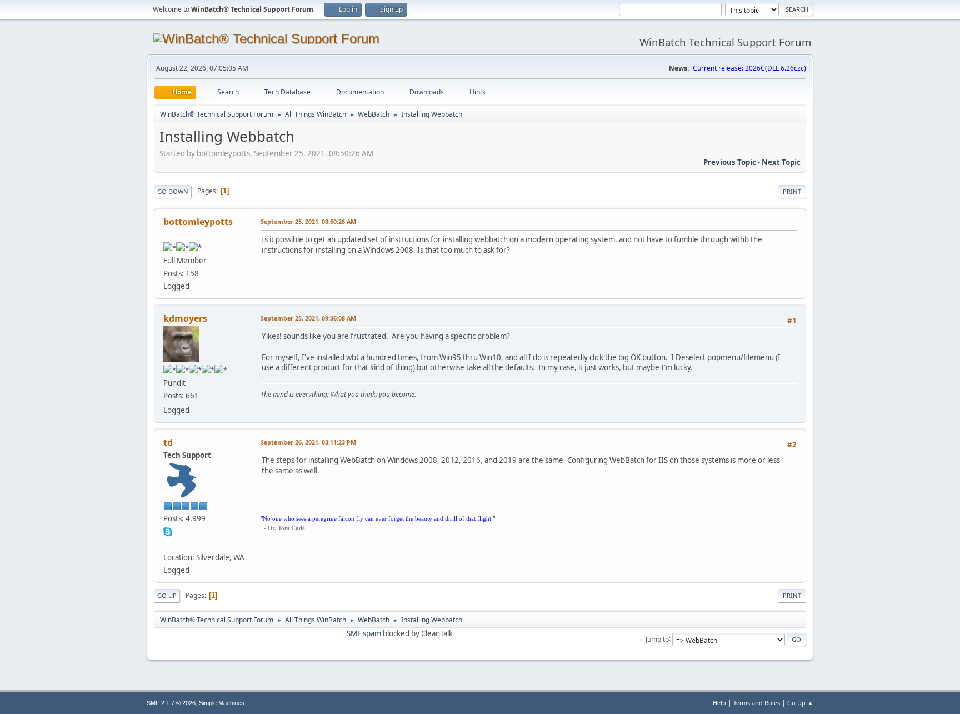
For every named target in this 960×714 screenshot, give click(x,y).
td (168, 442)
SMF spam (364, 633)
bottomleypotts (198, 222)
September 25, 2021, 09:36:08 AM (308, 318)
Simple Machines (221, 703)
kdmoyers (185, 318)
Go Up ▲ (800, 702)
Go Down (172, 191)
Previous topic (729, 162)
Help (719, 702)
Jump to (657, 638)
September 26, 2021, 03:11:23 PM (308, 442)
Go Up (167, 595)
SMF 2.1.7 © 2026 (171, 703)
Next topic (781, 162)
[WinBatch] (167, 544)
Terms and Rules (756, 702)
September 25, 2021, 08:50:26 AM (308, 221)
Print (792, 191)
